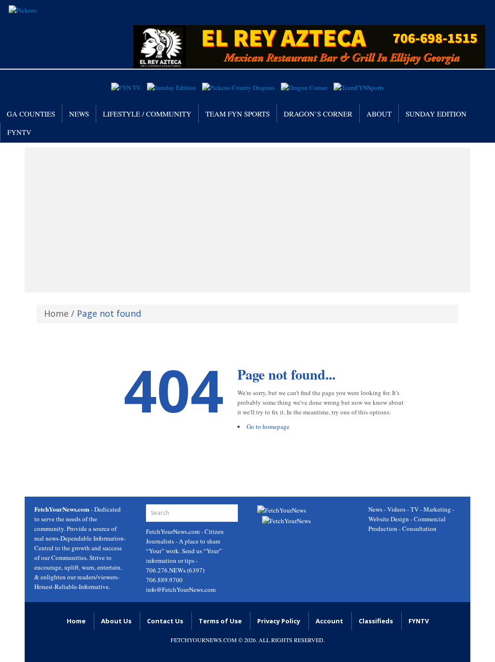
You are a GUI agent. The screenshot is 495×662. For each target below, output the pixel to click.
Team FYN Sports (237, 113)
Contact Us (165, 621)
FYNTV (19, 132)
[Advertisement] (247, 220)
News (79, 113)
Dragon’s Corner (318, 113)
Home (56, 313)
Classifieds (376, 621)
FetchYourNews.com (173, 531)
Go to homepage (268, 426)
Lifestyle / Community (147, 113)
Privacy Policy (278, 621)
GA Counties (31, 113)
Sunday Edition (436, 113)
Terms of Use (220, 621)
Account (329, 621)
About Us (116, 621)
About (379, 113)
